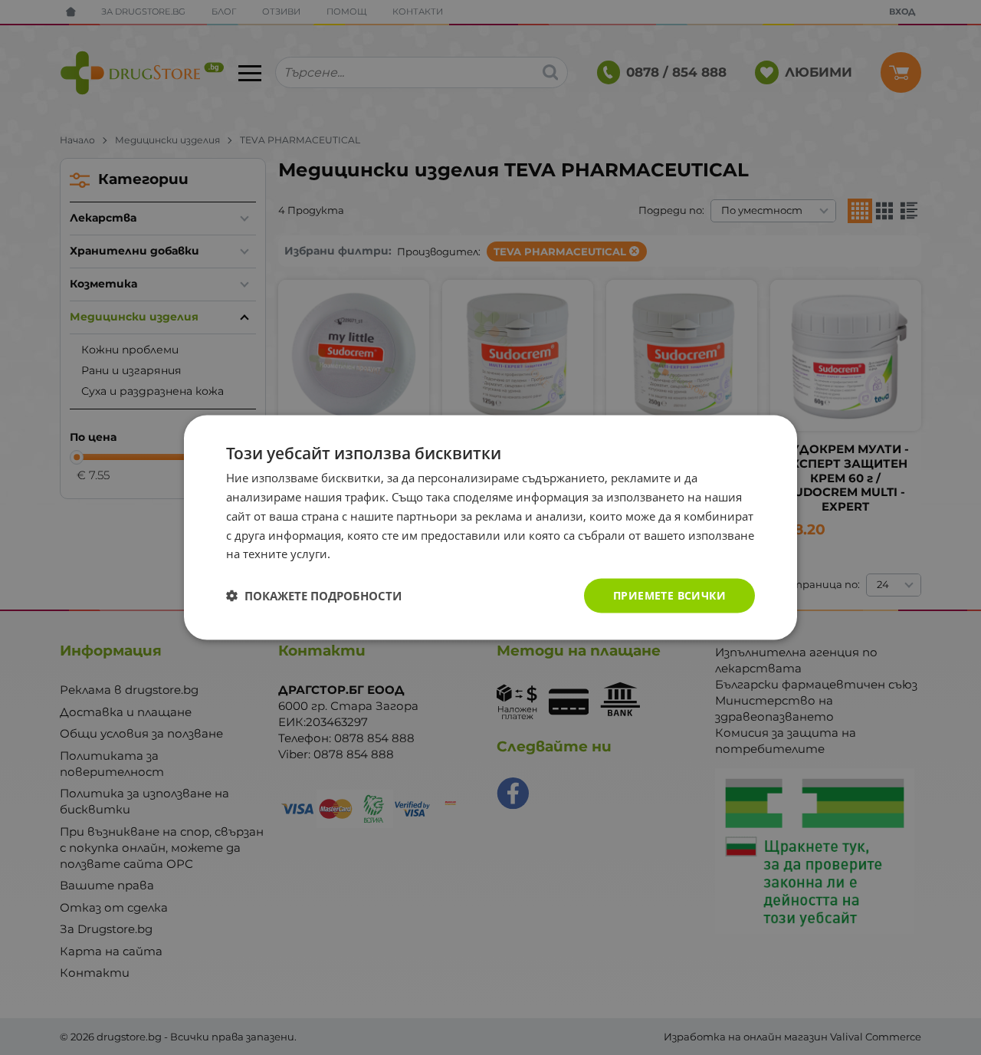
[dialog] (490, 528)
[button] (314, 595)
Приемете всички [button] (669, 595)
